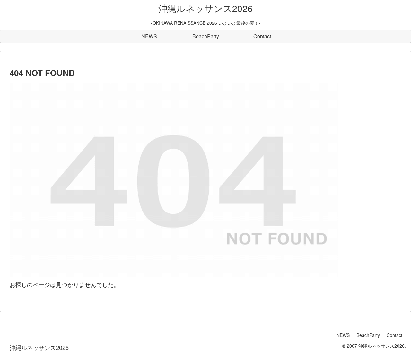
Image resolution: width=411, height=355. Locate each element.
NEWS (343, 335)
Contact (394, 335)
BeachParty (368, 335)
